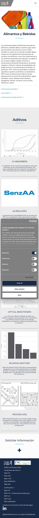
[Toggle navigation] (35, 3)
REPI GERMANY (10, 502)
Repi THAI (7, 479)
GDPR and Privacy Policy (12, 467)
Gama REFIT (5, 93)
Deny (19, 295)
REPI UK (7, 496)
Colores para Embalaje (9, 89)
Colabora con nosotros (11, 505)
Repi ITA (7, 473)
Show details (29, 277)
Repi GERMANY (9, 481)
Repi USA (7, 476)
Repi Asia (7, 484)
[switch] (34, 258)
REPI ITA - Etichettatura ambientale (17, 493)
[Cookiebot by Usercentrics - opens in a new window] (29, 221)
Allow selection (19, 289)
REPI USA (7, 499)
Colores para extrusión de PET (11, 97)
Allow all (19, 283)
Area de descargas (26, 505)
